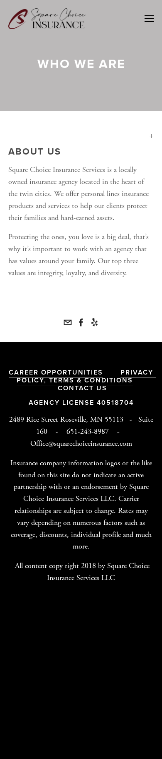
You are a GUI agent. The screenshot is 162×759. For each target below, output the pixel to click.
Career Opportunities (56, 372)
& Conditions (105, 380)
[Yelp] (94, 322)
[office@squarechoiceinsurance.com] (68, 322)
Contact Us (82, 388)
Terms (63, 380)
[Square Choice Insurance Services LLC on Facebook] (81, 322)
